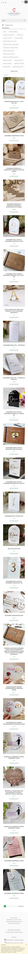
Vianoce (4, 31)
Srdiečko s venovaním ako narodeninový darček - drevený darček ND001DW (14, 792)
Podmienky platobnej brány (15, 940)
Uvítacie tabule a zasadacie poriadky (10, 47)
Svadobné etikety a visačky (8, 50)
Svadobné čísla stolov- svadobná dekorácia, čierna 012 (14, 413)
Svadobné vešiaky (6, 66)
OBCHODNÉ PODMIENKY (14, 930)
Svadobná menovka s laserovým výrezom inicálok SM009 (14, 170)
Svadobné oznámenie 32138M (14, 893)
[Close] (26, 945)
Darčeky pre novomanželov (8, 34)
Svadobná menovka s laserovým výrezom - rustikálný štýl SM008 (14, 205)
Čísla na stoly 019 (14, 548)
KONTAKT (14, 937)
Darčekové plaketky (13, 31)
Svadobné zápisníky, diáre (18, 66)
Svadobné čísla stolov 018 (14, 516)
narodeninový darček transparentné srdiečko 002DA (14, 688)
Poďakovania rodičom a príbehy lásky (10, 44)
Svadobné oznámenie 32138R (14, 860)
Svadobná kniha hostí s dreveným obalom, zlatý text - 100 (14, 275)
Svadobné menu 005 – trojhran (14, 345)
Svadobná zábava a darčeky (8, 53)
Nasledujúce (21, 906)
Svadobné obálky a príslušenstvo (9, 41)
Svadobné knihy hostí (18, 60)
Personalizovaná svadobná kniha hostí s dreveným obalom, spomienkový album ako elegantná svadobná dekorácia (14, 651)
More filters (14, 71)
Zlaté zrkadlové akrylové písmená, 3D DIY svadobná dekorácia (14, 311)
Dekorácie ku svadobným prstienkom (10, 57)
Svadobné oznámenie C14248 (14, 135)
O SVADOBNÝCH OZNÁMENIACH (14, 932)
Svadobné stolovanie (7, 60)
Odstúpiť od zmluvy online (14, 942)
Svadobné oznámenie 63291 (14, 615)
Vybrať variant (14, 107)
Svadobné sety (20, 34)
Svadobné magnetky (7, 63)
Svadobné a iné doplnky (19, 63)
